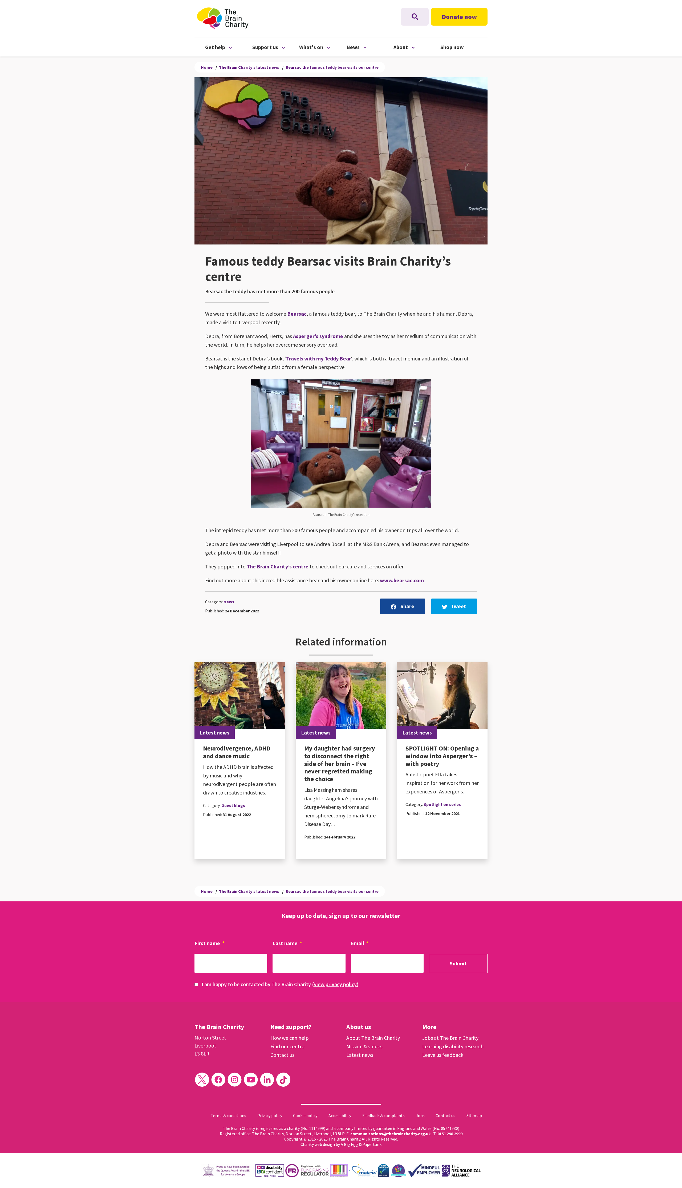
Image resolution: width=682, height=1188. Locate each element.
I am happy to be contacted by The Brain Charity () (280, 984)
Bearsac (297, 313)
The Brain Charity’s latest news (249, 67)
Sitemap (474, 1115)
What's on (322, 46)
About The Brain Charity (373, 1037)
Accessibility (339, 1115)
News (369, 46)
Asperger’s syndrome (318, 336)
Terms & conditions (228, 1115)
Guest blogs (233, 805)
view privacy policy (335, 984)
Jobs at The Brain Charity (450, 1037)
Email (359, 943)
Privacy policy (269, 1115)
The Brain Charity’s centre (277, 566)
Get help (228, 46)
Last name (287, 943)
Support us (275, 46)
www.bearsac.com (402, 580)
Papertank (371, 1144)
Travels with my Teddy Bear (318, 358)
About (417, 46)
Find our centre (287, 1046)
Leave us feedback (442, 1054)
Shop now (452, 47)
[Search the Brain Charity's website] (415, 17)
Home (207, 67)
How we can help (289, 1037)
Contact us (282, 1054)
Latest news (359, 1054)
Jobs (420, 1115)
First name (209, 943)
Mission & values (364, 1046)
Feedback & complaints (383, 1115)
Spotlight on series (442, 804)
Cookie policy (305, 1115)
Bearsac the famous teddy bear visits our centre (332, 67)
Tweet (458, 606)
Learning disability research (453, 1046)
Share (406, 606)
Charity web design (318, 1144)
